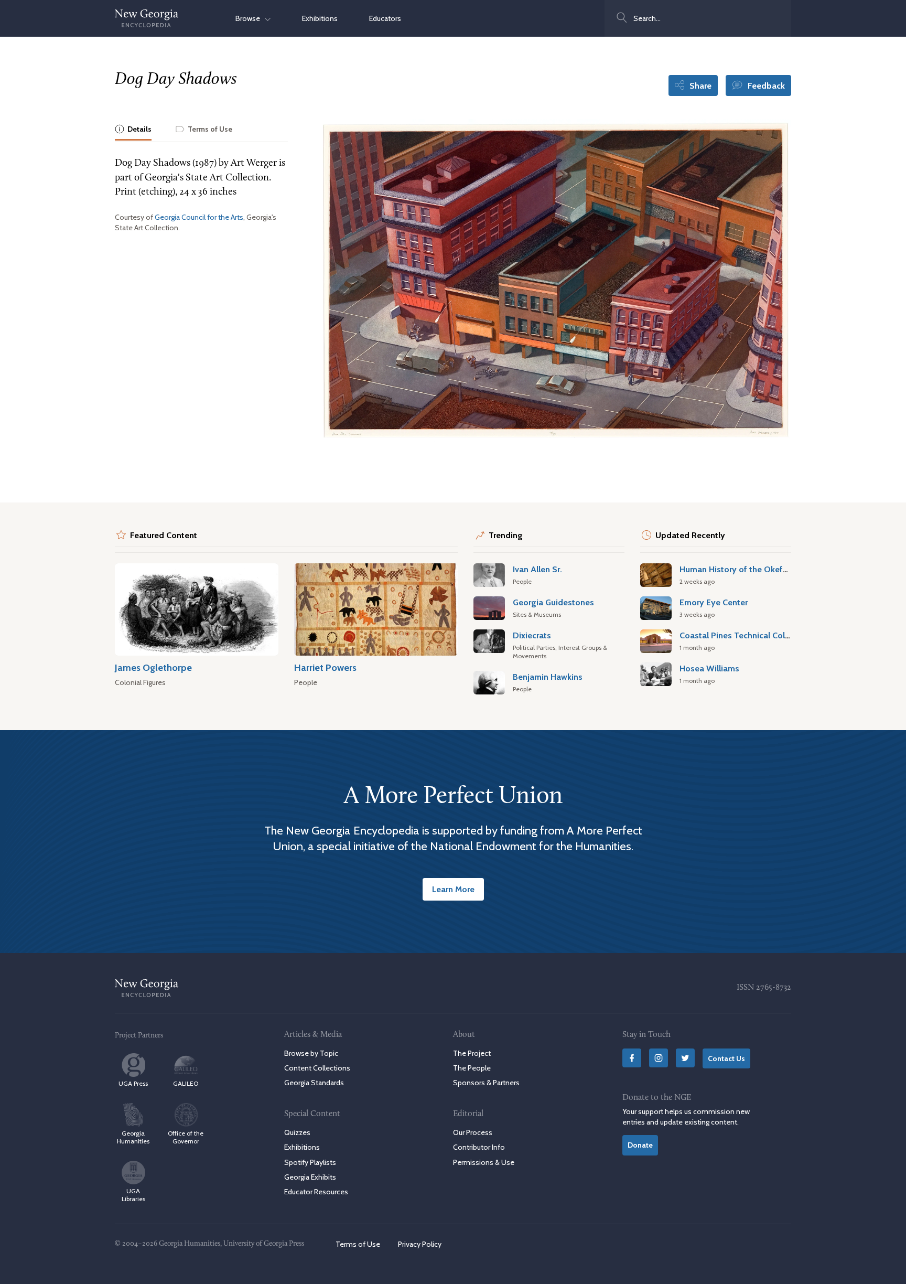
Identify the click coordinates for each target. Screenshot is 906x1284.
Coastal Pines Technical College (741, 635)
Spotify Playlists (310, 1162)
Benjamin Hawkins (548, 676)
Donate (640, 1145)
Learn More (453, 889)
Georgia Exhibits (310, 1177)
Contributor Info (479, 1147)
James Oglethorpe (153, 667)
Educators (385, 18)
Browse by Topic (311, 1053)
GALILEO (185, 1083)
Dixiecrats (532, 635)
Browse (250, 18)
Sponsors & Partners (486, 1082)
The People (472, 1068)
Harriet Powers (325, 667)
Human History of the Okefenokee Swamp (761, 569)
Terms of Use (358, 1244)
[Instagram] (658, 1057)
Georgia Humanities (133, 1137)
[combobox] (698, 18)
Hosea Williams (709, 668)
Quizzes (297, 1132)
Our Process (472, 1132)
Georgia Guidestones (553, 602)
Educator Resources (316, 1191)
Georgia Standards (314, 1082)
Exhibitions (320, 18)
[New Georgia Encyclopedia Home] (147, 18)
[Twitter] (685, 1057)
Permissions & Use (483, 1162)
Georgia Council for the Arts (199, 217)
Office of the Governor (185, 1137)
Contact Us (726, 1058)
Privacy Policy (419, 1244)
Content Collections (317, 1068)
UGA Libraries (133, 1195)
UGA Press (133, 1083)
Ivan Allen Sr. (537, 569)
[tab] (133, 130)
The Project (472, 1053)
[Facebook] (631, 1057)
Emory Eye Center (714, 602)
